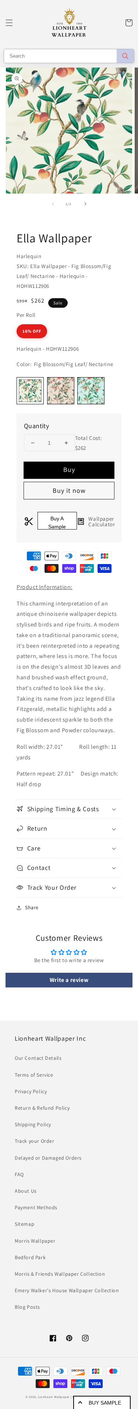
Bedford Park (30, 1257)
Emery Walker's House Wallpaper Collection (67, 1290)
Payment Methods (36, 1207)
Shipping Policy (33, 1124)
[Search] (125, 56)
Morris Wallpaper (35, 1241)
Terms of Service (34, 1075)
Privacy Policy (31, 1091)
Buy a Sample (57, 523)
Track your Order (34, 1141)
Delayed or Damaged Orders (48, 1158)
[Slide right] (85, 204)
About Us (26, 1191)
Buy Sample (105, 1403)
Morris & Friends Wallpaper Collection (60, 1274)
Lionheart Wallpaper (54, 1397)
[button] (9, 23)
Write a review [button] (69, 980)
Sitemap (24, 1224)
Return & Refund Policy (42, 1108)
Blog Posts (27, 1307)
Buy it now (69, 490)
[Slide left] (53, 204)
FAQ (19, 1174)
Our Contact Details (38, 1058)
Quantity (36, 426)
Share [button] (32, 907)
